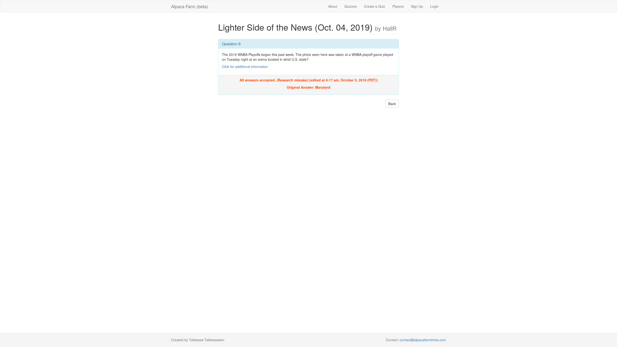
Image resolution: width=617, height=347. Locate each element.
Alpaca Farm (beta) (189, 6)
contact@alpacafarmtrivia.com (423, 339)
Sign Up (417, 6)
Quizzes (350, 6)
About (332, 6)
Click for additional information (245, 66)
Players (398, 6)
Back (392, 103)
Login (434, 6)
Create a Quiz (374, 6)
